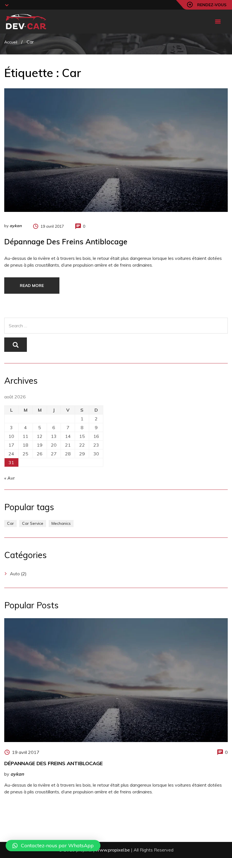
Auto (15, 573)
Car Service (32, 523)
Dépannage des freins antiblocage (65, 241)
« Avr (9, 478)
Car (10, 523)
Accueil (10, 42)
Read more (32, 285)
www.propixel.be (113, 850)
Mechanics (61, 523)
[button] (53, 845)
